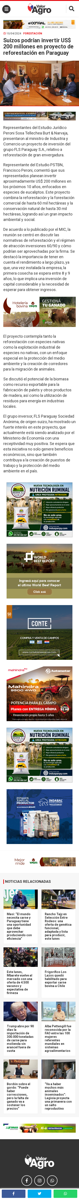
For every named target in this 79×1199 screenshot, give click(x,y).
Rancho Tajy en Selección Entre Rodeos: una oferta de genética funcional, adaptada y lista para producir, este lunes (58, 926)
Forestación (32, 33)
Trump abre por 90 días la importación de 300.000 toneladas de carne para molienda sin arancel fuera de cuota (20, 1038)
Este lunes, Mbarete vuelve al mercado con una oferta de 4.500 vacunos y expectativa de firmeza (19, 982)
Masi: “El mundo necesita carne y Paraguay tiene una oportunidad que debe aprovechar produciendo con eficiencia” (19, 926)
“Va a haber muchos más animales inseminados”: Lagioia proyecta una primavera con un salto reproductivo (58, 1096)
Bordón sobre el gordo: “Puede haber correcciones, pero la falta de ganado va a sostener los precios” (18, 1096)
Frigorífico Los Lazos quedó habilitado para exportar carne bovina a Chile (56, 979)
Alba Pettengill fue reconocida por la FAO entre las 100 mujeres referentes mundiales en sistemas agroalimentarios (58, 1038)
